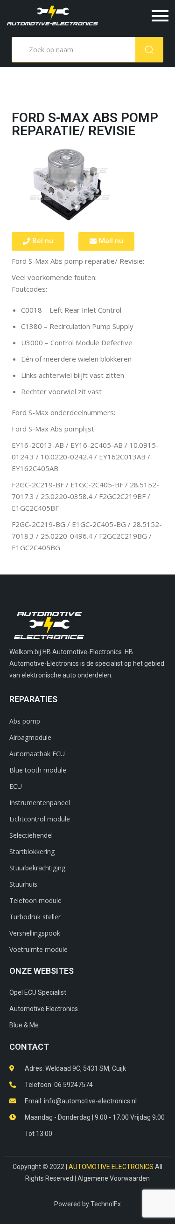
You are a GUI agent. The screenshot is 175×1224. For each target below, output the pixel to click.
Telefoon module (35, 900)
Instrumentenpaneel (39, 802)
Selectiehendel (31, 835)
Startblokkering (32, 851)
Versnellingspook (34, 933)
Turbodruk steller (35, 916)
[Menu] (139, 16)
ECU (15, 786)
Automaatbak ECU (37, 753)
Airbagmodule (30, 737)
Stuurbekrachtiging (37, 867)
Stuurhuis (23, 884)
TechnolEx (106, 1204)
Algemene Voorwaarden (113, 1178)
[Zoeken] (149, 49)
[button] (38, 241)
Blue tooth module (37, 770)
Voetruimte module (38, 949)
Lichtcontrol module (39, 818)
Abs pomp (24, 721)
